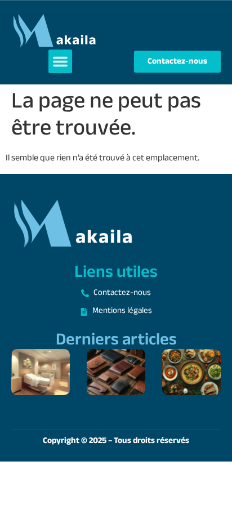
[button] (60, 61)
